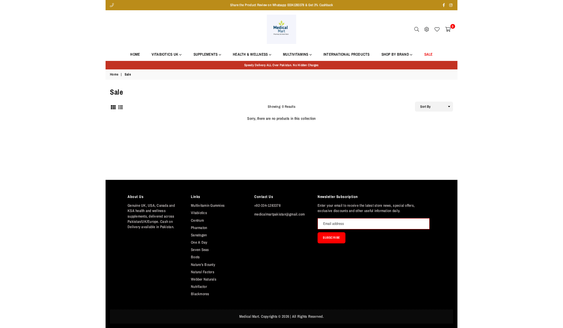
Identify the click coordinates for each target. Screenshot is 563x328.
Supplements (206, 54)
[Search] (417, 29)
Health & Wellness (251, 54)
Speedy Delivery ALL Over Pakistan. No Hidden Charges (281, 65)
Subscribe (331, 237)
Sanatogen (199, 235)
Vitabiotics (199, 212)
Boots (195, 256)
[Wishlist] (437, 29)
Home (135, 54)
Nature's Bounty (203, 264)
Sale (428, 54)
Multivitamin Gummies (208, 205)
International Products (346, 54)
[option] (281, 65)
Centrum (197, 220)
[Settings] (427, 29)
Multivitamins (296, 54)
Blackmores (200, 293)
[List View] (120, 106)
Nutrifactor (199, 286)
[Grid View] (113, 106)
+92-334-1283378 (267, 205)
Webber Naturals (203, 279)
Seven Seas (200, 249)
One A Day (199, 242)
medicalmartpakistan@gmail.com (279, 214)
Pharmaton (199, 227)
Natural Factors (202, 271)
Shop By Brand (395, 54)
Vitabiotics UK (165, 54)
